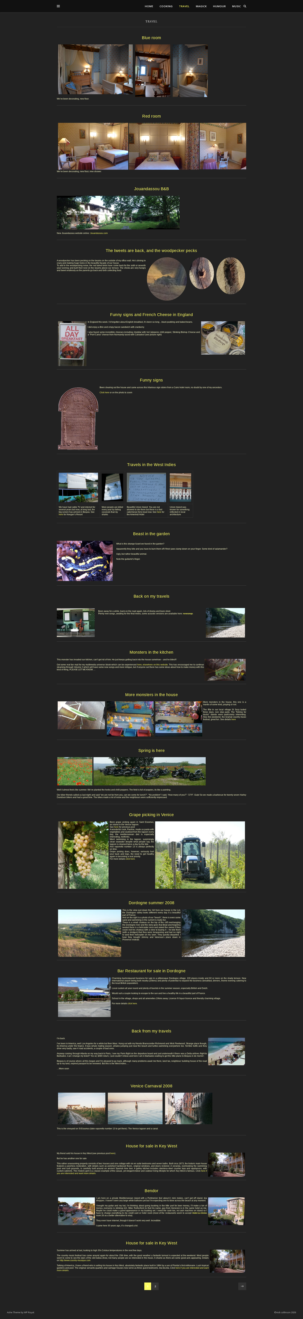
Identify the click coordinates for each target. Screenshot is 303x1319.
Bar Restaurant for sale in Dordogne (151, 971)
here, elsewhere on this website (152, 664)
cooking (166, 6)
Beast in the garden (151, 533)
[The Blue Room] (95, 71)
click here (130, 859)
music (236, 6)
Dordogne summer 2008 (151, 903)
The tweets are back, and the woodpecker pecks (151, 250)
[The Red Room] (92, 146)
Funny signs (151, 380)
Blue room (151, 37)
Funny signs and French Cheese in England (151, 314)
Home (149, 6)
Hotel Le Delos (199, 1213)
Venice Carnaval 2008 (151, 1086)
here (61, 514)
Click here (104, 392)
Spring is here (151, 750)
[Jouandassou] (151, 213)
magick (201, 6)
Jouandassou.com (99, 233)
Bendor (151, 1190)
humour (219, 6)
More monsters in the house (151, 694)
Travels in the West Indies (151, 464)
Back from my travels (151, 1031)
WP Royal (29, 1312)
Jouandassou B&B (151, 189)
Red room (151, 116)
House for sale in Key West (151, 1146)
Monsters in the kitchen (151, 652)
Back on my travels (152, 596)
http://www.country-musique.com (75, 1260)
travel (184, 6)
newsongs (188, 613)
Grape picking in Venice (151, 814)
